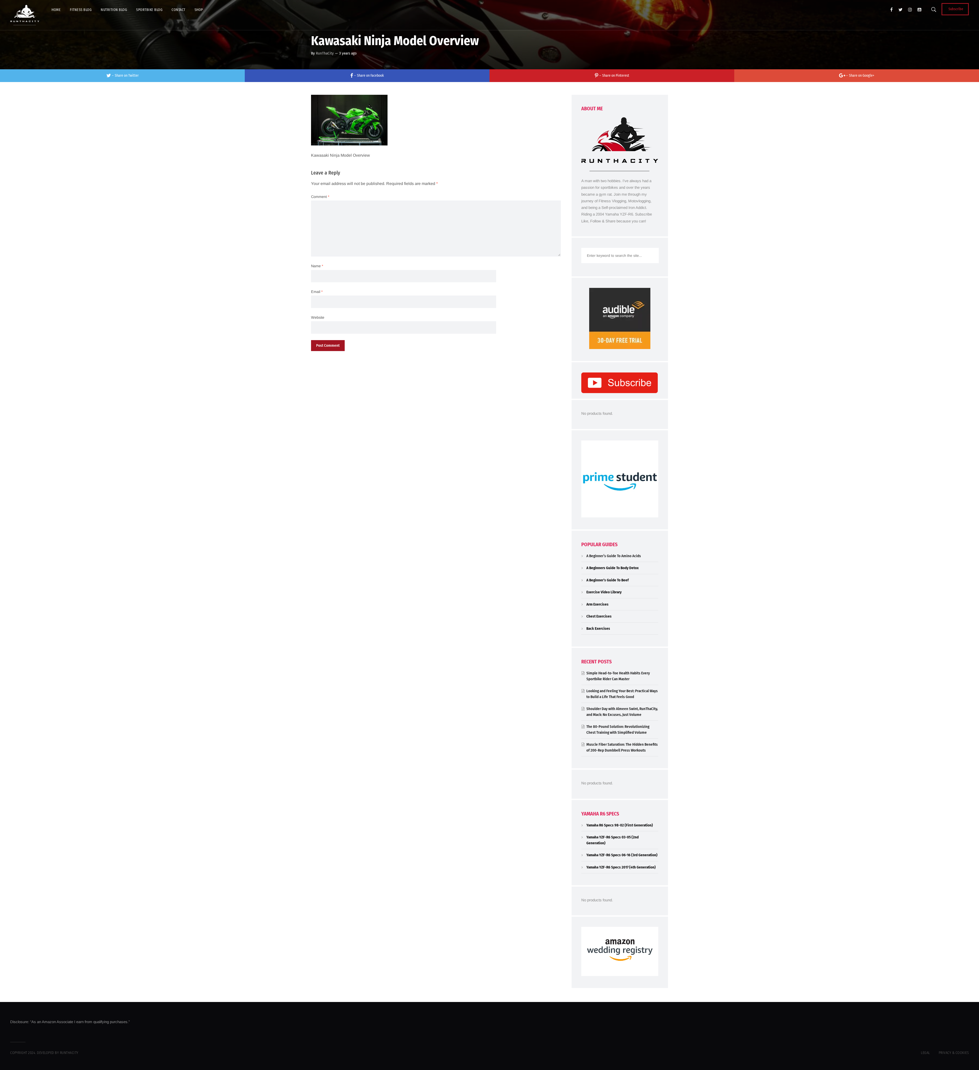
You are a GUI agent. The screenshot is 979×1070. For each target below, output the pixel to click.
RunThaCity (325, 53)
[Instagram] (910, 9)
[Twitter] (900, 9)
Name (317, 266)
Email (317, 292)
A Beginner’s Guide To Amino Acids (613, 556)
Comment (320, 197)
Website (317, 317)
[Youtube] (919, 9)
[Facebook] (891, 9)
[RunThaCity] (24, 15)
